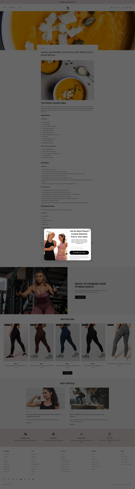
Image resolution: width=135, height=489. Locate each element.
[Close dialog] (89, 230)
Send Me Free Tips (79, 252)
